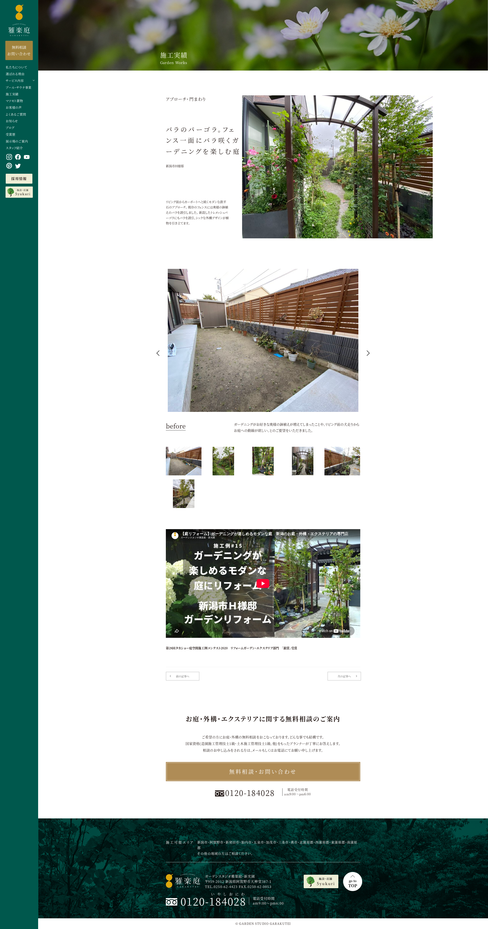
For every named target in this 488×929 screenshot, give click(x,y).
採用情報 (19, 178)
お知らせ (12, 121)
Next (366, 353)
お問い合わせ (19, 50)
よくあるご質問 (16, 115)
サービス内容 (15, 81)
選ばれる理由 (15, 74)
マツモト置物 (14, 101)
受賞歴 (10, 135)
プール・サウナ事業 (18, 88)
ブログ (10, 128)
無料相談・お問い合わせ (263, 771)
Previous (159, 353)
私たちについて (16, 67)
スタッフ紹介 (14, 148)
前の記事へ (182, 676)
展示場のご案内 (17, 141)
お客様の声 (14, 108)
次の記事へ (344, 676)
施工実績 (12, 94)
